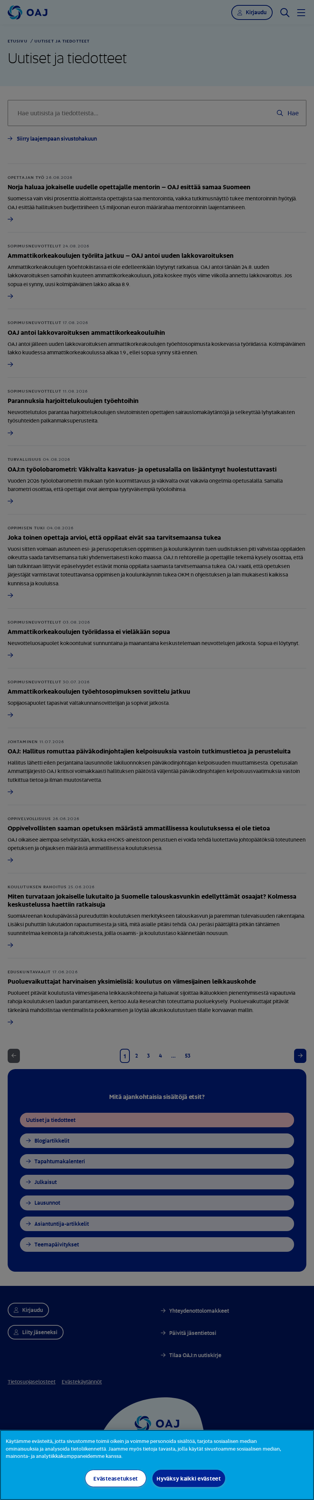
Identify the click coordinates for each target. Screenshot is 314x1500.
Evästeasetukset (115, 1478)
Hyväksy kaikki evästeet (189, 1478)
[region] (157, 1465)
